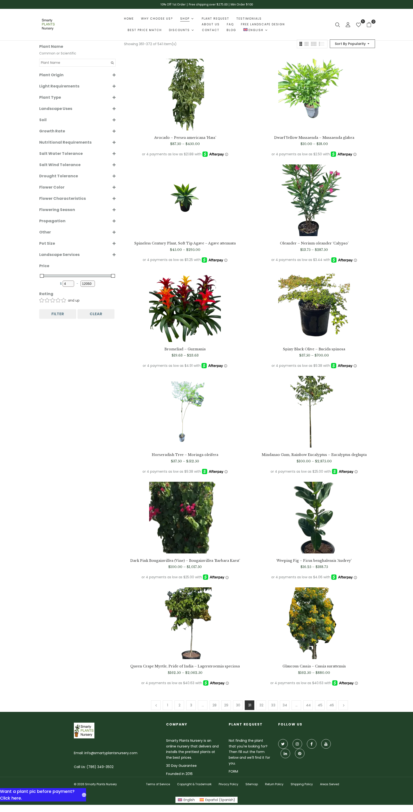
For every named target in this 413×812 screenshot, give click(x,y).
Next (343, 705)
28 (214, 705)
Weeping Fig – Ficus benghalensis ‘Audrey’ (314, 561)
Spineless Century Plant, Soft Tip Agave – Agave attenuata (185, 243)
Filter (57, 314)
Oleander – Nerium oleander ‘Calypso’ (314, 243)
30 (238, 705)
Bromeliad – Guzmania (185, 349)
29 (226, 705)
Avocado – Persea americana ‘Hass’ (185, 138)
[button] (371, 24)
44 (308, 705)
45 (320, 705)
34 (285, 705)
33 (273, 705)
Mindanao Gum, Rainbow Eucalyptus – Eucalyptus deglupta (314, 455)
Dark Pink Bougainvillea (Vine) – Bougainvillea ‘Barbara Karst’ (185, 561)
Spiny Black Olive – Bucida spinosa (314, 349)
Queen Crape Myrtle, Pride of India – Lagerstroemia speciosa (185, 666)
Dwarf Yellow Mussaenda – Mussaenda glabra (314, 138)
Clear (96, 314)
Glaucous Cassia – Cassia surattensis (314, 666)
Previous (156, 705)
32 (261, 705)
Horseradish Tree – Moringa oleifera (185, 455)
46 (331, 705)
